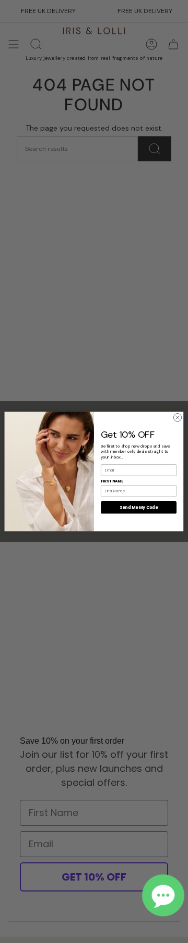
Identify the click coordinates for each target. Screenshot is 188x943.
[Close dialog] (177, 417)
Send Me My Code (139, 507)
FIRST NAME (112, 480)
